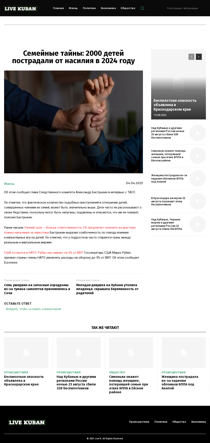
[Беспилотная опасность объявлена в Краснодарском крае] (178, 84)
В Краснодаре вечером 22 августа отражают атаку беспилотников (168, 201)
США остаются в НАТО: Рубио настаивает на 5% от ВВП (43, 252)
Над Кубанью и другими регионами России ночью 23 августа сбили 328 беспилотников (167, 132)
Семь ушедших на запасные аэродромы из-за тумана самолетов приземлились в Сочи (37, 289)
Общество (117, 372)
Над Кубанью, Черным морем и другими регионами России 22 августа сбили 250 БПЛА (166, 224)
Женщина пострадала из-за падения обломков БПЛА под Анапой (169, 178)
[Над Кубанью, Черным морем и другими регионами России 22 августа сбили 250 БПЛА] (197, 224)
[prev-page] (191, 57)
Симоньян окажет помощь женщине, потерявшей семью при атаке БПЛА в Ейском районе (168, 155)
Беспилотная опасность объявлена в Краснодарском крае (175, 104)
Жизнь (9, 184)
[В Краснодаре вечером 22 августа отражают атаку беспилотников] (197, 201)
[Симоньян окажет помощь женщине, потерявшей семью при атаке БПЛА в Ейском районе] (197, 155)
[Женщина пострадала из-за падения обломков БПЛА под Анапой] (197, 178)
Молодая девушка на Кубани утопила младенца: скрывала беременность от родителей (107, 289)
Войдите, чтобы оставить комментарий (33, 309)
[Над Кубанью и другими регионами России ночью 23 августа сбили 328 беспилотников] (197, 133)
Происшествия (16, 372)
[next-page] (199, 57)
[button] (142, 8)
